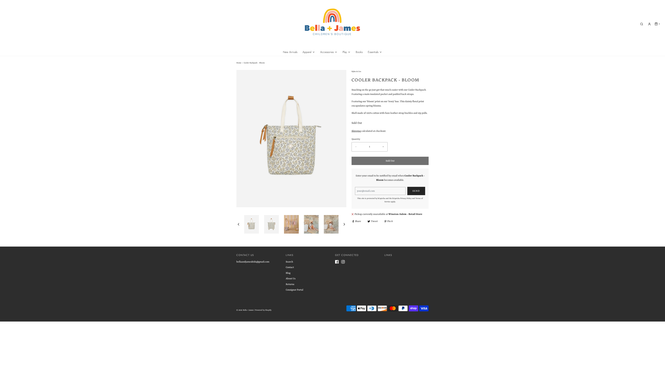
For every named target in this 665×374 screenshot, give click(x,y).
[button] (238, 224)
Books (359, 52)
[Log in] (649, 24)
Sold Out (390, 160)
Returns (290, 284)
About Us (290, 278)
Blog (288, 273)
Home (238, 63)
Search (289, 261)
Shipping (356, 131)
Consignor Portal (294, 289)
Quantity (356, 139)
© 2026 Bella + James (245, 310)
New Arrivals (290, 52)
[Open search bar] (642, 24)
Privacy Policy (405, 198)
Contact (290, 267)
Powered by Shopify (263, 310)
